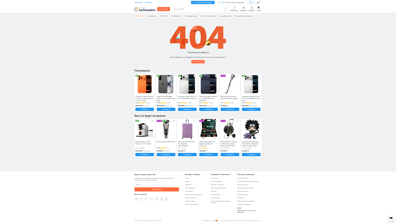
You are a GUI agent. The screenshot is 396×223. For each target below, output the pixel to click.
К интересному (198, 61)
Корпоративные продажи (218, 188)
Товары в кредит (190, 201)
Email (138, 184)
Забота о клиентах (216, 181)
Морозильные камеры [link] (244, 16)
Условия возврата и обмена (245, 188)
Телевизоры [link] (176, 16)
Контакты (214, 191)
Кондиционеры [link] (191, 16)
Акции (187, 178)
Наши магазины (215, 194)
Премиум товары (242, 194)
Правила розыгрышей (243, 204)
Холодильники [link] (225, 16)
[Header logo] (144, 9)
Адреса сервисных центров (193, 194)
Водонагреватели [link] (208, 16)
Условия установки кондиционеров (247, 181)
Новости (187, 181)
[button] (234, 9)
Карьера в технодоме (217, 184)
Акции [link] (140, 16)
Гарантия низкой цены (191, 204)
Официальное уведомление (229, 220)
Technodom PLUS (190, 188)
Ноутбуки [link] (164, 16)
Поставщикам (215, 198)
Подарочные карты (191, 198)
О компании (214, 178)
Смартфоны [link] (152, 16)
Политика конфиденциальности (251, 220)
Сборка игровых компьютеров (246, 201)
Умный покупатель (242, 191)
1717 (239, 208)
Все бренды (240, 198)
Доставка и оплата (242, 184)
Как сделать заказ (242, 178)
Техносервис (189, 191)
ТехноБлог (188, 184)
